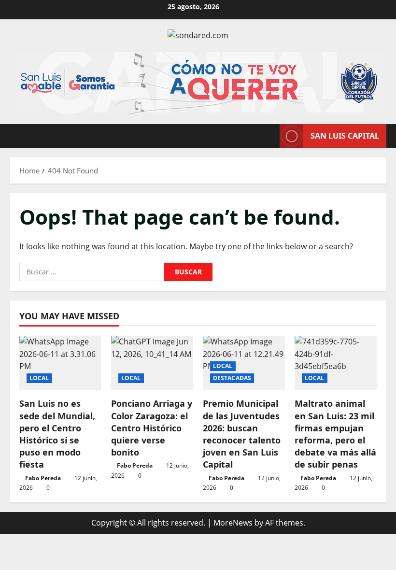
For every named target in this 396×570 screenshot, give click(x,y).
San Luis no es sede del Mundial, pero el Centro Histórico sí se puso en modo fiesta (57, 434)
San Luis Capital (345, 135)
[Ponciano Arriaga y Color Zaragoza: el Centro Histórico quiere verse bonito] (152, 363)
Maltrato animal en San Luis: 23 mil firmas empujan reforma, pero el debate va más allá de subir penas (335, 434)
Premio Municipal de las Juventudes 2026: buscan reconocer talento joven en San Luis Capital (242, 434)
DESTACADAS (232, 378)
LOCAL (39, 378)
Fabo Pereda (43, 478)
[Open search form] (269, 136)
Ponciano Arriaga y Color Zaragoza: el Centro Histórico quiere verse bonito (151, 428)
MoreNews (233, 522)
